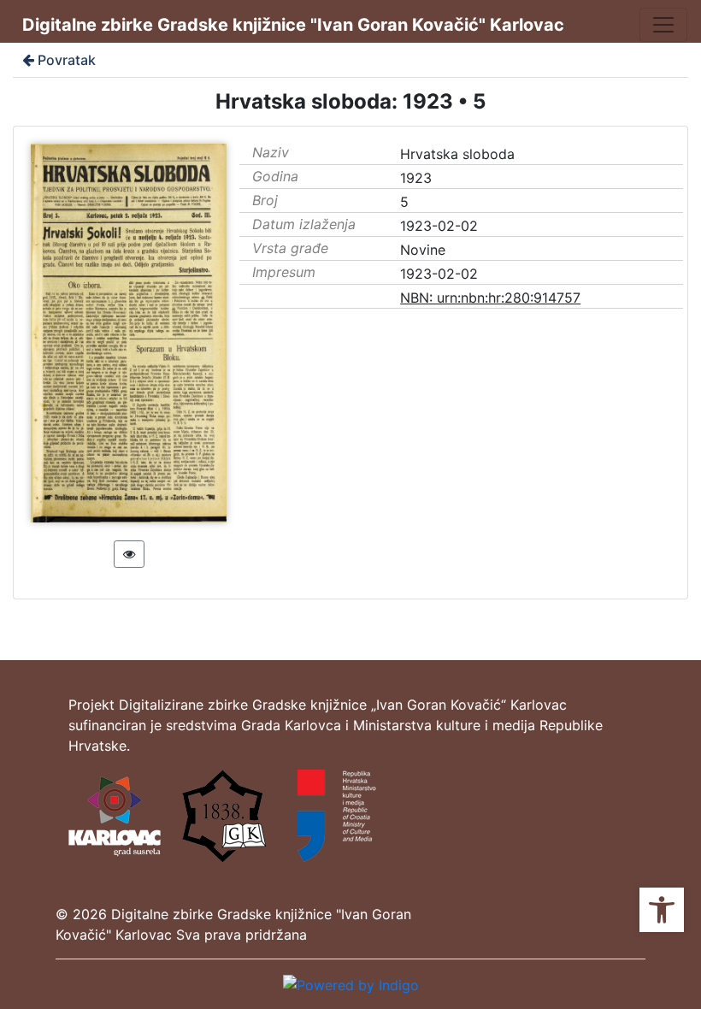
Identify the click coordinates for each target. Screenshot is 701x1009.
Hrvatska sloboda (457, 153)
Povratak (67, 59)
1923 (416, 177)
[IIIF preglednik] (129, 554)
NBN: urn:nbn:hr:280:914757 (490, 297)
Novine (422, 249)
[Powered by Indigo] (351, 983)
